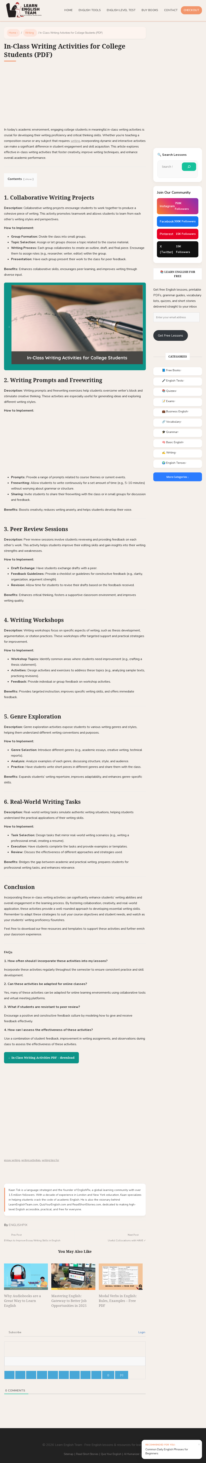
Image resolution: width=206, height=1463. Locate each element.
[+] (121, 1375)
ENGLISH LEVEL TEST (121, 10)
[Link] (96, 1375)
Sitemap (68, 1454)
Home (12, 33)
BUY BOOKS (150, 10)
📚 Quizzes (169, 391)
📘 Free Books (171, 370)
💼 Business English (175, 411)
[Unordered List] (64, 1375)
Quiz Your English (111, 1454)
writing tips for (50, 1160)
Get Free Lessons (170, 335)
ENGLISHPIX (18, 1225)
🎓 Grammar (170, 432)
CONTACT (171, 10)
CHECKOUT (191, 10)
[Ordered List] (53, 1375)
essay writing (12, 1160)
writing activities (30, 1160)
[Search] (189, 166)
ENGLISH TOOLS (90, 10)
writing (75, 141)
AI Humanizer (132, 1454)
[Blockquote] (75, 1375)
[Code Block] (85, 1375)
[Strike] (42, 1375)
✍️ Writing (168, 452)
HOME (68, 10)
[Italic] (20, 1375)
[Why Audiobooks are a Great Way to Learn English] (26, 1276)
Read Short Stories (87, 1454)
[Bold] (9, 1375)
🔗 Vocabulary (171, 422)
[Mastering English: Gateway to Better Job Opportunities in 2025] (73, 1276)
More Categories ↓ (177, 477)
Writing (29, 33)
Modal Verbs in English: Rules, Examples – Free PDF (118, 1301)
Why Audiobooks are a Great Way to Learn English (22, 1301)
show (28, 179)
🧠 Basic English (172, 442)
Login (141, 1332)
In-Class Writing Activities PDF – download (42, 1058)
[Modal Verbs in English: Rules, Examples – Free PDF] (121, 1276)
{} (108, 1375)
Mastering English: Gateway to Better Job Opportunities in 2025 (69, 1301)
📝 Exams (168, 401)
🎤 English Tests (172, 381)
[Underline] (31, 1375)
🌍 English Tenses (173, 463)
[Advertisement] (75, 97)
